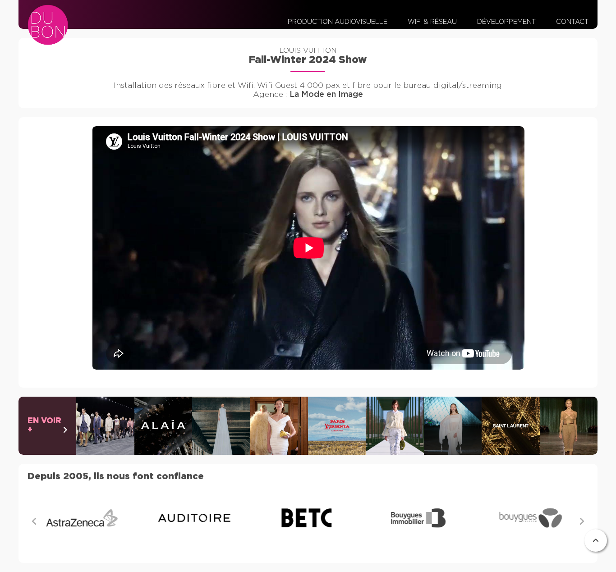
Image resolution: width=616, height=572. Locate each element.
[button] (581, 521)
